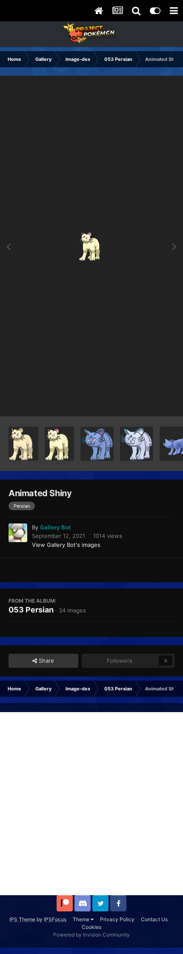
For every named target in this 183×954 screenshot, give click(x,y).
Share (45, 660)
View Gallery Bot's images (66, 544)
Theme (82, 919)
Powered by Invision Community (91, 934)
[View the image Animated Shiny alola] (97, 444)
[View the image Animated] (23, 444)
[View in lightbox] (92, 246)
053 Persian (31, 609)
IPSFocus (55, 919)
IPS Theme (22, 919)
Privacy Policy (117, 919)
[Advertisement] (91, 803)
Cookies (91, 927)
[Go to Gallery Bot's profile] (18, 532)
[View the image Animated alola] (136, 444)
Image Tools (148, 401)
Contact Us (154, 919)
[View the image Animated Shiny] (59, 444)
